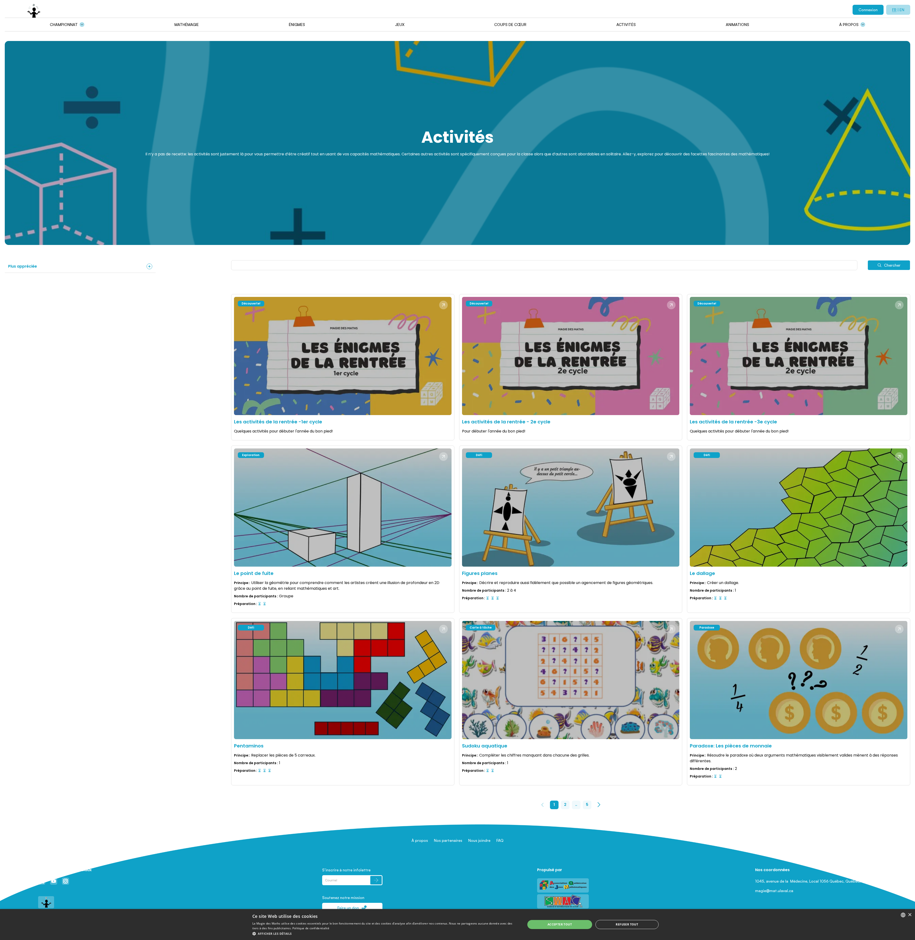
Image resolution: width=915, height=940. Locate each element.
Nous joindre (479, 840)
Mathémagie (186, 24)
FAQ (499, 840)
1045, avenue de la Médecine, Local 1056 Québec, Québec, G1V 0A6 (816, 881)
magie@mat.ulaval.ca (774, 890)
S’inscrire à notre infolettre (346, 870)
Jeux (399, 24)
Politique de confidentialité (310, 928)
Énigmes (297, 24)
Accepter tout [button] (560, 924)
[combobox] (903, 915)
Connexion (868, 9)
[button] (385, 933)
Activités (626, 24)
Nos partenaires (448, 840)
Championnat (64, 24)
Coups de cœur (510, 24)
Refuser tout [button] (627, 924)
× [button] (909, 915)
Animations (737, 24)
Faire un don (348, 907)
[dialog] (457, 924)
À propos (849, 24)
